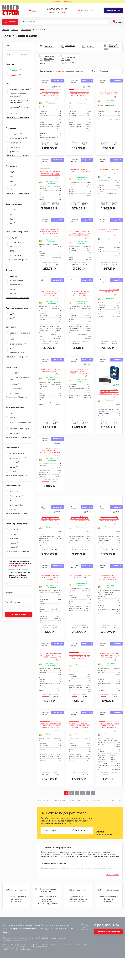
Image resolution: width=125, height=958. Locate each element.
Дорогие (79, 71)
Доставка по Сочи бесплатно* (62, 1)
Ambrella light (44, 800)
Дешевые (70, 71)
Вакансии (6, 932)
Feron (80, 800)
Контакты (13, 925)
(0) (56, 99)
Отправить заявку (18, 614)
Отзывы (70, 929)
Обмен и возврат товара (29, 925)
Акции (80, 10)
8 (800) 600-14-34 (57, 8)
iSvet (88, 800)
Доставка (89, 10)
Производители (46, 929)
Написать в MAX (113, 10)
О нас (4, 925)
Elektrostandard (59, 800)
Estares (72, 800)
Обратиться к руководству (108, 932)
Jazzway (97, 800)
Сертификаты (60, 929)
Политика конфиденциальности (55, 925)
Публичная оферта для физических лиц (19, 929)
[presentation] (108, 800)
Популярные (58, 71)
